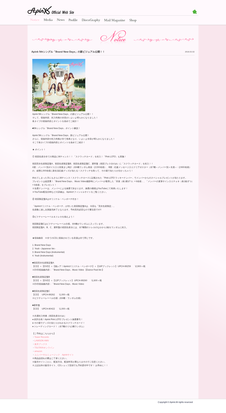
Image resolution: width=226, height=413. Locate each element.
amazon (38, 351)
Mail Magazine (115, 20)
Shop (133, 20)
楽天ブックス (40, 344)
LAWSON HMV (41, 340)
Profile (73, 20)
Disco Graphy (90, 20)
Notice (34, 20)
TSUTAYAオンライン (44, 347)
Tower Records (41, 337)
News (60, 20)
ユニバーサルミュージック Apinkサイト (54, 355)
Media (48, 20)
